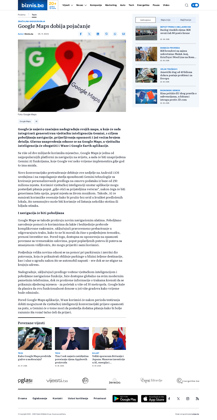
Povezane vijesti (31, 322)
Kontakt (57, 398)
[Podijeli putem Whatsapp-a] (115, 34)
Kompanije (96, 5)
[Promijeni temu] (195, 5)
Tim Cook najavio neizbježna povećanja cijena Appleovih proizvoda (72, 359)
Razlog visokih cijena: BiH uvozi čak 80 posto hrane (175, 31)
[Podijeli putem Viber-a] (106, 34)
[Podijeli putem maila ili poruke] (123, 34)
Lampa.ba (195, 414)
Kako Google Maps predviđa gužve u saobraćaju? (34, 357)
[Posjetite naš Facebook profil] (169, 398)
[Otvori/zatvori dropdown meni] (71, 5)
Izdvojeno (145, 19)
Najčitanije (185, 19)
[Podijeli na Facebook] (80, 34)
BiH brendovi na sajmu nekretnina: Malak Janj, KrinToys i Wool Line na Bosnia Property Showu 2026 (178, 54)
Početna (21, 15)
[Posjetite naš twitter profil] (178, 398)
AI (36, 121)
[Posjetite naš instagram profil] (187, 398)
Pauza (156, 5)
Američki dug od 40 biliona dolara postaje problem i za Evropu (176, 75)
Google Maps (25, 121)
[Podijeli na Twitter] (89, 34)
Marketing (111, 5)
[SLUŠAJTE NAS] (85, 380)
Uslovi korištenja (78, 398)
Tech (131, 5)
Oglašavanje (40, 398)
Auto (122, 5)
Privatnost (100, 398)
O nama (22, 398)
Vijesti (66, 5)
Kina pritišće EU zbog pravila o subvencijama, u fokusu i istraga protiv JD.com (178, 96)
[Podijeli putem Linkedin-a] (97, 34)
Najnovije (165, 19)
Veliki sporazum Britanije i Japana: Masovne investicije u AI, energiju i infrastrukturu (108, 359)
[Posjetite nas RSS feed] (197, 398)
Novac (79, 5)
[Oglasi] (25, 381)
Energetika (143, 5)
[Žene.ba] (114, 381)
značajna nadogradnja (31, 21)
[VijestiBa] (57, 381)
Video (166, 5)
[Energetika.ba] (187, 381)
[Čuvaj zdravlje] (151, 381)
